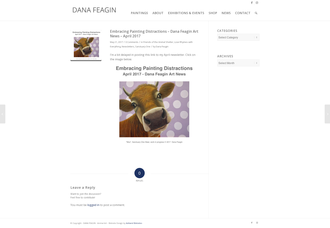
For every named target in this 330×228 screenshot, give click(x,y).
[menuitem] (139, 13)
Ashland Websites (134, 223)
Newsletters (128, 46)
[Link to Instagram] (257, 2)
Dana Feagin (162, 46)
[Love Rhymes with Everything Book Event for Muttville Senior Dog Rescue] (327, 114)
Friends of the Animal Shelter (158, 42)
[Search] (256, 13)
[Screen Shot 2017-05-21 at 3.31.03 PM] (85, 45)
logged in (93, 205)
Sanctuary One (142, 46)
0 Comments (131, 42)
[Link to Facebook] (251, 2)
